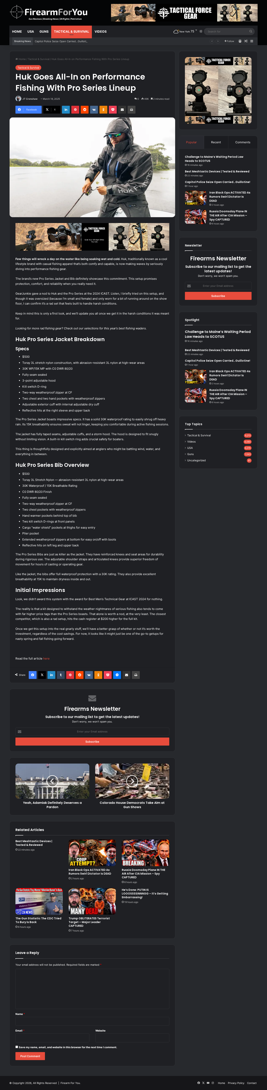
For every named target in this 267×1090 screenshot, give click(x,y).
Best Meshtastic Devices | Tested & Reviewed (33, 843)
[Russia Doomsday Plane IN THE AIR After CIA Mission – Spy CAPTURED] (145, 852)
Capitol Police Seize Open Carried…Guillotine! (62, 41)
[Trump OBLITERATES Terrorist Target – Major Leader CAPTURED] (92, 901)
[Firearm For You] (48, 12)
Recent (216, 142)
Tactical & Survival (71, 31)
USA (30, 31)
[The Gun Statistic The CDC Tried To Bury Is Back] (39, 901)
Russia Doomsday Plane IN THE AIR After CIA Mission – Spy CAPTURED (143, 873)
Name (20, 1014)
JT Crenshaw (30, 98)
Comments (242, 142)
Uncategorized (196, 460)
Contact (252, 1083)
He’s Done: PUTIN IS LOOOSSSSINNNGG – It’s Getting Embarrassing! (145, 893)
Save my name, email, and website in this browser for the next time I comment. (68, 1047)
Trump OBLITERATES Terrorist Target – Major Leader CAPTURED (89, 922)
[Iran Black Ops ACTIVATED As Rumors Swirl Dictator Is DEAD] (92, 852)
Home (17, 31)
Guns (43, 31)
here (46, 658)
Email (19, 1030)
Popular (191, 142)
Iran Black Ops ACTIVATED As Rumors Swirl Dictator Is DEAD (90, 872)
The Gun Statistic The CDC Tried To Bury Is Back (38, 920)
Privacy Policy (236, 1083)
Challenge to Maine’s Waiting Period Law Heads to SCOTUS (218, 334)
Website (100, 1030)
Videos (101, 31)
